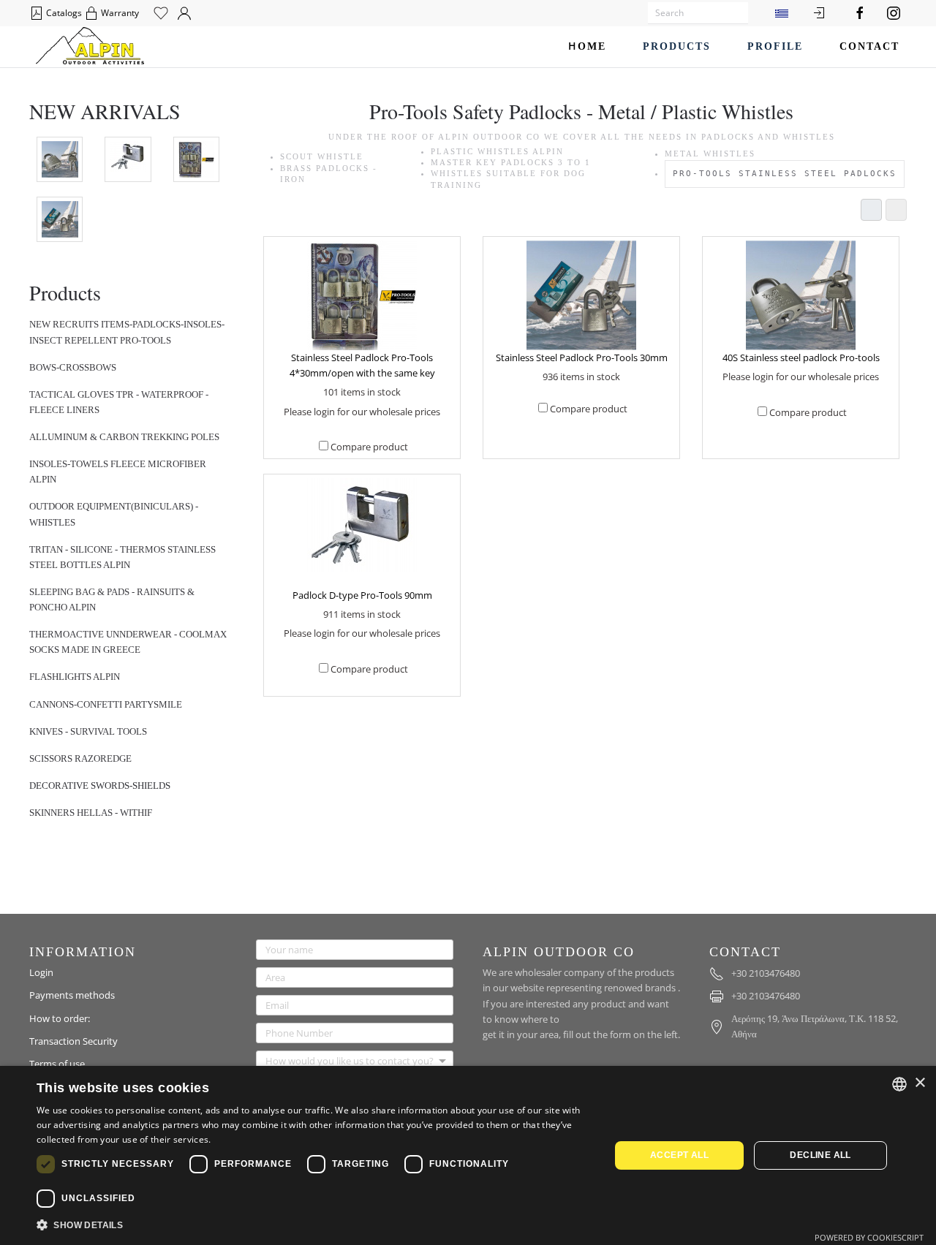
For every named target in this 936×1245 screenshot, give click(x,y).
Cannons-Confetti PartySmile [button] (105, 704)
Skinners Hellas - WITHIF (90, 812)
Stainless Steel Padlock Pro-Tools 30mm (582, 357)
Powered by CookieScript (869, 1237)
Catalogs (63, 13)
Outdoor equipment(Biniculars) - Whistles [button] (113, 514)
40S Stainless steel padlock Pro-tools (801, 357)
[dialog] (468, 1155)
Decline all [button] (820, 1155)
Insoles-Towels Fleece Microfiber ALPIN (117, 471)
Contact (869, 46)
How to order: (59, 1018)
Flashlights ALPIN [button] (74, 676)
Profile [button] (775, 46)
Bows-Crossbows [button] (72, 367)
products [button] (677, 46)
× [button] (919, 1083)
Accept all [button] (679, 1155)
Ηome (587, 46)
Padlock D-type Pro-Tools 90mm (362, 595)
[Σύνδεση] (819, 13)
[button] (315, 1225)
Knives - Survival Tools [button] (88, 731)
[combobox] (899, 1084)
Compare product (369, 446)
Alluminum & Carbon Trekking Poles (124, 436)
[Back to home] (90, 46)
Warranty (119, 13)
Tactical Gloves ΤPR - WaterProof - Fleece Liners (118, 402)
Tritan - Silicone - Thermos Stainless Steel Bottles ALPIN (122, 557)
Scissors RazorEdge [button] (80, 758)
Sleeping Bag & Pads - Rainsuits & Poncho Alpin (112, 599)
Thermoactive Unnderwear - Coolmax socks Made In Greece (128, 642)
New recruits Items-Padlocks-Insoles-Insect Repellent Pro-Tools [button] (126, 332)
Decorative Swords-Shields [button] (99, 785)
